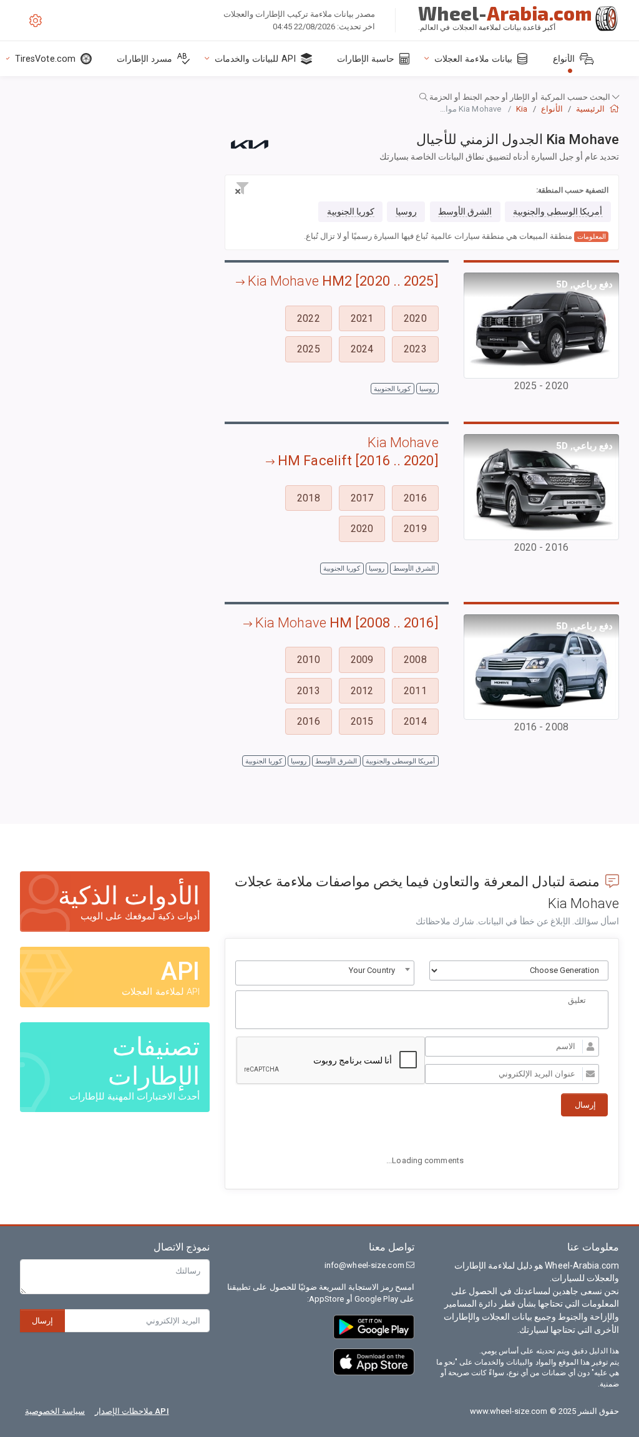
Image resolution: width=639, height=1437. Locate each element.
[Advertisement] (115, 253)
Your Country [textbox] (372, 970)
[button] (319, 97)
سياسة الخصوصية (55, 1411)
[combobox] (324, 972)
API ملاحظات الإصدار (132, 1411)
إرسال (42, 1320)
